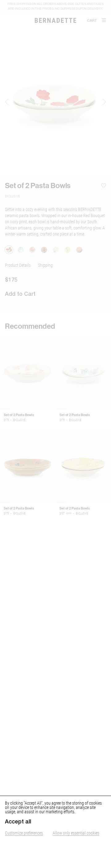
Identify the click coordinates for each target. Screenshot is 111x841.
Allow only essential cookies (76, 833)
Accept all (18, 821)
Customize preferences (24, 833)
